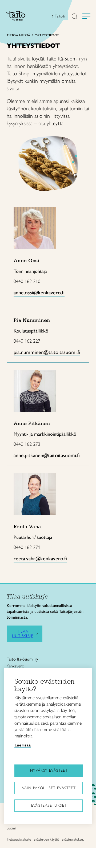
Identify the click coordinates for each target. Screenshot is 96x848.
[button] (74, 17)
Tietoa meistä (18, 35)
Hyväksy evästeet (49, 770)
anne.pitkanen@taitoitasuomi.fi (47, 455)
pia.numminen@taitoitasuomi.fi (47, 352)
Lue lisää (22, 745)
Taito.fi (60, 16)
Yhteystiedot (47, 35)
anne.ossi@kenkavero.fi (39, 292)
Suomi (11, 828)
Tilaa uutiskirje (22, 634)
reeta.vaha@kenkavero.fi (40, 558)
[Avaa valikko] (86, 16)
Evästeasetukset (49, 805)
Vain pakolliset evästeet (49, 788)
